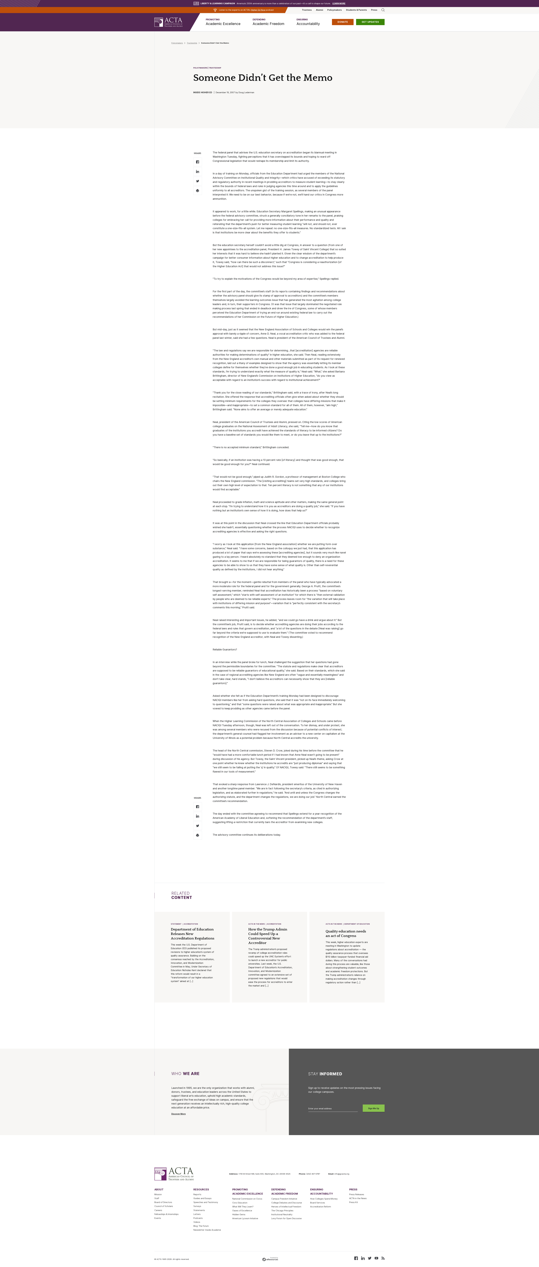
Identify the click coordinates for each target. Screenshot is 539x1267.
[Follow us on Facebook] (356, 1257)
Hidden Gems (238, 1214)
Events (157, 1218)
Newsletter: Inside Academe (207, 1230)
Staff (156, 1198)
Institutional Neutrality (281, 1214)
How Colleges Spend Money (324, 1199)
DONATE (343, 22)
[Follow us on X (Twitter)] (369, 1257)
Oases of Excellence (242, 1210)
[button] (223, 22)
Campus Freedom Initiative (284, 1199)
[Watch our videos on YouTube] (376, 1257)
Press (374, 10)
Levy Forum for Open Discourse (286, 1218)
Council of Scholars (163, 1206)
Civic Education (239, 1202)
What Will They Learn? (242, 1206)
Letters (197, 1214)
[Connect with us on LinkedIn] (363, 1257)
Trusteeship (192, 43)
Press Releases (356, 1194)
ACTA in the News (256, 924)
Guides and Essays (202, 1198)
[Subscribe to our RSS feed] (383, 1257)
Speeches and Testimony (205, 1202)
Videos (196, 1222)
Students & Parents (356, 10)
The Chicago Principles (282, 1210)
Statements (199, 1210)
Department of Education (357, 924)
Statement (176, 924)
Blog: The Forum (201, 1226)
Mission (158, 1194)
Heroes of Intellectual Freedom (286, 1206)
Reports (197, 1194)
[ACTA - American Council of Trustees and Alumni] (171, 22)
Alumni (319, 10)
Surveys (197, 1206)
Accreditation (191, 924)
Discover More (178, 1114)
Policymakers (334, 10)
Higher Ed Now (258, 10)
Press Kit (353, 1202)
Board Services (317, 1202)
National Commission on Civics (247, 1199)
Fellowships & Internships (166, 1214)
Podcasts (198, 1218)
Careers (158, 1210)
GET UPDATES (370, 22)
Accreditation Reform (320, 1206)
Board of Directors (163, 1202)
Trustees (307, 10)
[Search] (383, 10)
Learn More (338, 3)
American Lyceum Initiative (245, 1218)
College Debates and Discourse (286, 1202)
